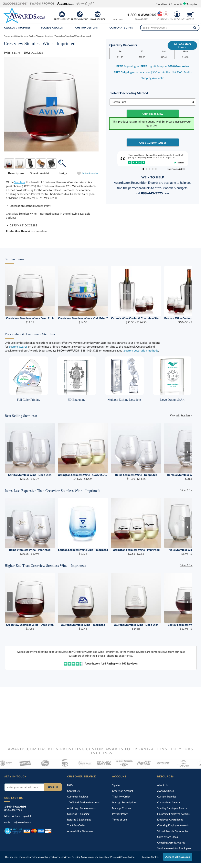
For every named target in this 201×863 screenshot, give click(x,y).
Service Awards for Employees (174, 848)
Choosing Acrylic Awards (171, 842)
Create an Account (122, 790)
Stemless (19, 182)
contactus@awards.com (17, 822)
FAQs (63, 173)
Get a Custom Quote (182, 45)
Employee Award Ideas (170, 819)
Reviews (130, 663)
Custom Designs (86, 27)
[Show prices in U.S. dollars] (159, 13)
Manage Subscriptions (124, 802)
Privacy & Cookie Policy (122, 857)
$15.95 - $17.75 (29, 476)
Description (16, 173)
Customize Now (152, 113)
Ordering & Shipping (78, 813)
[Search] (195, 28)
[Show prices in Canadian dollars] (166, 13)
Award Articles (165, 790)
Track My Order (76, 825)
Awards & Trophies (17, 27)
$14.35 (83, 320)
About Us (162, 785)
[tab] (15, 173)
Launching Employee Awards (173, 813)
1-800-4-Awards (141, 15)
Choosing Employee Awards (173, 825)
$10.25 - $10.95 (29, 551)
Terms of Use (119, 819)
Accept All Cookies (177, 856)
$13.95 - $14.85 (136, 476)
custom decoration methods (141, 350)
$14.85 (136, 626)
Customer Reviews (77, 796)
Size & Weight (39, 173)
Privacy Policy (120, 813)
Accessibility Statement (80, 831)
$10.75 (83, 551)
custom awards (18, 346)
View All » (186, 490)
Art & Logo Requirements (81, 808)
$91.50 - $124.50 (136, 320)
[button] (15, 3)
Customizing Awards (168, 802)
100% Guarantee (83, 802)
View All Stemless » (181, 415)
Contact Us (73, 790)
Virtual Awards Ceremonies (172, 831)
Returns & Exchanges (79, 819)
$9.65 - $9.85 (136, 551)
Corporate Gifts (121, 27)
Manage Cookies (121, 808)
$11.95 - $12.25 (83, 476)
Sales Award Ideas (167, 836)
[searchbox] (169, 28)
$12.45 (83, 626)
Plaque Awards (52, 27)
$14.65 (30, 320)
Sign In (116, 785)
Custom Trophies (166, 796)
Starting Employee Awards (172, 808)
